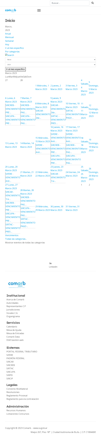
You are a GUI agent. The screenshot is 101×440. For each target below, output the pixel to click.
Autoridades (12, 302)
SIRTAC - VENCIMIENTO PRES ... (58, 120)
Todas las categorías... (16, 238)
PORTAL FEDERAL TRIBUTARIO (21, 351)
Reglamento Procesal (16, 395)
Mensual (9, 37)
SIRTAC (10, 368)
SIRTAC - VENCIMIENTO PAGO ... (73, 114)
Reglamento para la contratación (22, 399)
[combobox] (69, 3)
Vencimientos (11, 235)
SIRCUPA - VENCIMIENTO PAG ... (28, 120)
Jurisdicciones (13, 309)
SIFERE (9, 355)
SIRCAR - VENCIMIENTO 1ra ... (58, 177)
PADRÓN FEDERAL (15, 358)
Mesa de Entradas (15, 333)
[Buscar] (50, 55)
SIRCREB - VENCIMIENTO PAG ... (28, 109)
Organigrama (13, 316)
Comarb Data (13, 336)
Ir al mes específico (14, 48)
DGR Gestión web (15, 340)
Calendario (11, 326)
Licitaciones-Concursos (17, 413)
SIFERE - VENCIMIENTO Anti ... (43, 149)
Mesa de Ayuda (13, 330)
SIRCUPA (10, 371)
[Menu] (39, 10)
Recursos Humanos (16, 410)
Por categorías (12, 51)
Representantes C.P (16, 306)
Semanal (9, 40)
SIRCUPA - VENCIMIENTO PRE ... (13, 120)
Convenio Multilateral (17, 388)
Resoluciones (12, 392)
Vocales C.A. (12, 313)
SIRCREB (10, 365)
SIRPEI (9, 375)
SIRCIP (9, 378)
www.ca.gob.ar (40, 428)
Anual (8, 33)
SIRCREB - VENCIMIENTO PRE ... (13, 109)
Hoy (7, 44)
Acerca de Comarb (15, 299)
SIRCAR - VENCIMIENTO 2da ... (43, 114)
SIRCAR (10, 361)
